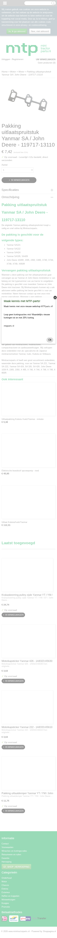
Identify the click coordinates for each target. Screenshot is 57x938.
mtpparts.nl (9, 326)
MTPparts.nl (46, 306)
